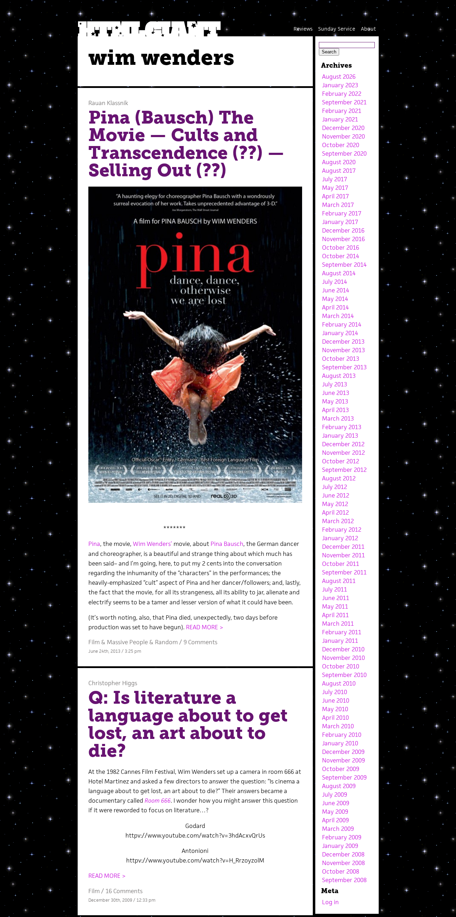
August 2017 (339, 170)
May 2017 (335, 188)
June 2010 (335, 700)
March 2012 (338, 521)
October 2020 (340, 145)
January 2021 (340, 119)
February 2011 (341, 632)
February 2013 (341, 427)
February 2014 (341, 324)
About (368, 28)
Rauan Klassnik (108, 103)
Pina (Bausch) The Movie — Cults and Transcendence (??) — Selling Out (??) (186, 144)
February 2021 (341, 111)
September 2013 (344, 367)
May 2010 (335, 709)
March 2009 (338, 829)
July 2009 (334, 794)
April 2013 (335, 410)
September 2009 (344, 777)
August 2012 (339, 478)
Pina (94, 544)
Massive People (127, 642)
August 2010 (339, 683)
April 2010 (335, 717)
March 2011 (338, 623)
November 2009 (343, 760)
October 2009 (340, 769)
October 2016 (340, 247)
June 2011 (335, 598)
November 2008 (343, 863)
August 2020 (339, 162)
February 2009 (341, 837)
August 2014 (339, 273)
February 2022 (341, 94)
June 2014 (335, 290)
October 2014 (340, 256)
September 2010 (344, 675)
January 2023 (340, 85)
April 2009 (335, 820)
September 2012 (344, 470)
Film (94, 642)
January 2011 (340, 641)
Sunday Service (336, 28)
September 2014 (344, 265)
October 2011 (340, 564)
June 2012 (335, 495)
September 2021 (344, 102)
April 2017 (335, 196)
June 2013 (335, 393)
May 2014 (335, 299)
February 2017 (341, 213)
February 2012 (341, 529)
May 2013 (335, 401)
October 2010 (340, 666)
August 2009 (339, 786)
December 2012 (343, 444)
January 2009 (340, 846)
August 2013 (339, 376)
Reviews (303, 28)
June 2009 (335, 803)
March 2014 (338, 316)
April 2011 (335, 615)
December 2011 (343, 547)
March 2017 (338, 205)
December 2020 (343, 128)
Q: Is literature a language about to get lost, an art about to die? (187, 724)
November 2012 (343, 453)
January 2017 (340, 222)
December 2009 (343, 752)
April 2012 (335, 512)
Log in (330, 902)
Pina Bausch (227, 544)
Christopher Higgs (112, 683)
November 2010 (343, 658)
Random (166, 642)
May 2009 (335, 812)
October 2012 (340, 461)
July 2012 (334, 487)
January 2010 (340, 743)
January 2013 (340, 435)
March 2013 (338, 418)
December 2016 (343, 230)
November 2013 (343, 350)
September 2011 (344, 572)
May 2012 (335, 504)
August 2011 (339, 581)
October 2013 (340, 359)
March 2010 (338, 726)
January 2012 (340, 538)
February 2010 (341, 735)
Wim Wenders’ (152, 544)
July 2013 (334, 384)
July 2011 (334, 589)
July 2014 (334, 282)
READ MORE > (204, 627)
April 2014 (335, 307)
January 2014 (340, 333)
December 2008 (343, 854)
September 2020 (344, 153)
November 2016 (343, 239)
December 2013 (343, 341)
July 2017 (334, 179)
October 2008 (340, 871)
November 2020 (343, 136)
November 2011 (343, 555)
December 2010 (343, 649)
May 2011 (335, 606)
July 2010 (334, 692)
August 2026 (339, 76)
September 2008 (344, 880)
